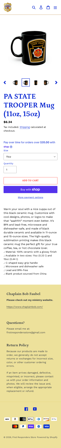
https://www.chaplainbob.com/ (25, 306)
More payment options (30, 197)
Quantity (8, 163)
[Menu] (55, 7)
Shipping (25, 127)
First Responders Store (24, 437)
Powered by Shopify (47, 437)
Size (6, 150)
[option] (16, 82)
